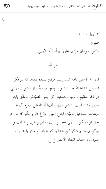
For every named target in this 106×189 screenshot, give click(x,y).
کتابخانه (95, 5)
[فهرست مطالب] (6, 6)
